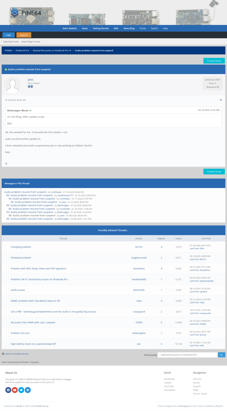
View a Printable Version (17, 353)
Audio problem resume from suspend (25, 192)
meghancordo (139, 257)
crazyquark (139, 311)
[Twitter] (21, 390)
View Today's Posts (30, 41)
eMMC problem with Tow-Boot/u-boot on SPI (35, 300)
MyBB (19, 406)
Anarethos (139, 268)
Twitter (168, 382)
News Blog (129, 28)
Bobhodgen (63, 205)
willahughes (139, 333)
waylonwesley (207, 280)
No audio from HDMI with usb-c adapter (33, 322)
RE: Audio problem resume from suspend (29, 195)
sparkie (203, 291)
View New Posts (11, 41)
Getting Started (101, 28)
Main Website (70, 28)
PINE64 (8, 50)
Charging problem (21, 246)
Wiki (116, 28)
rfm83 (139, 322)
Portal (143, 28)
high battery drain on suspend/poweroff (33, 343)
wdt (202, 345)
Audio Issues (18, 290)
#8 (221, 100)
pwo (30, 79)
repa (139, 300)
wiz (139, 343)
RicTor (138, 246)
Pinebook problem (21, 257)
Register (24, 34)
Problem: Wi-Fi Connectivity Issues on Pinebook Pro (39, 279)
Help (165, 28)
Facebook (169, 379)
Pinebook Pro (22, 50)
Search (154, 28)
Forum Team (200, 393)
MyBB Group (42, 406)
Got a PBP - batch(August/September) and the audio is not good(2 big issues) (53, 311)
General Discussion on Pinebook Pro (50, 50)
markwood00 (139, 279)
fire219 (219, 406)
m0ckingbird (183, 406)
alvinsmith (139, 290)
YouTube (169, 386)
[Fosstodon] (28, 390)
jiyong (203, 334)
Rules (85, 28)
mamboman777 (65, 195)
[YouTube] (15, 390)
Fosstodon (169, 390)
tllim (202, 248)
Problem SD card (20, 333)
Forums (197, 379)
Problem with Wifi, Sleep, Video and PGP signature (38, 268)
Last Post (194, 248)
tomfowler (56, 192)
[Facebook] (8, 390)
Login (8, 34)
